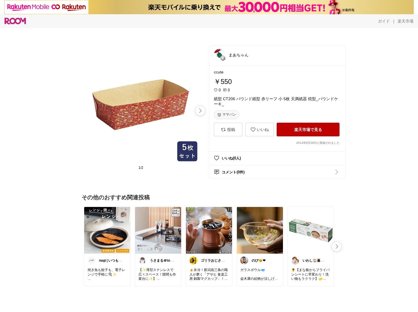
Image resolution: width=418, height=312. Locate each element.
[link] (107, 230)
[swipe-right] (200, 110)
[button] (219, 54)
